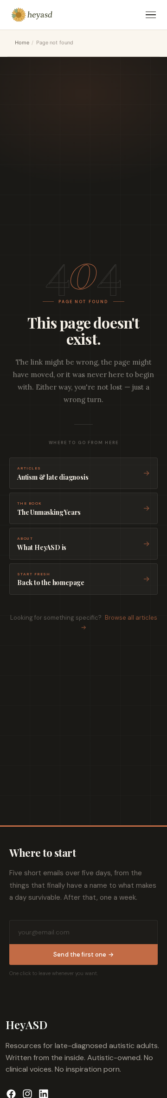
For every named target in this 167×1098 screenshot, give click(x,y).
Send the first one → (83, 954)
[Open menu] (151, 15)
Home (22, 42)
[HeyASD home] (32, 14)
